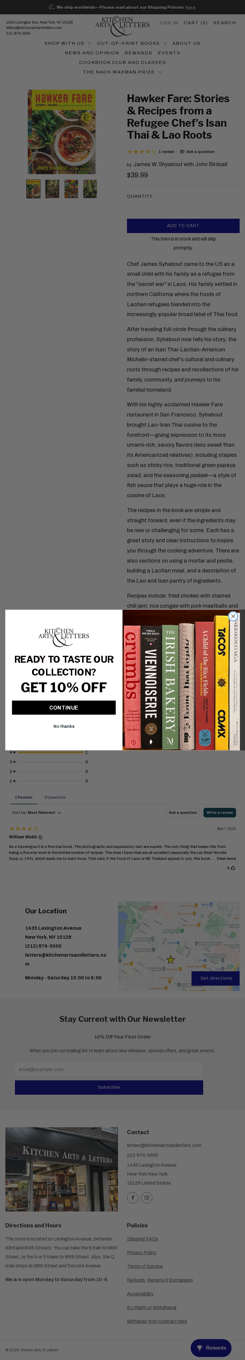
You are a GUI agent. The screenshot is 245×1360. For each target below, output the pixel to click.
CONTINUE (63, 707)
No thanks (63, 726)
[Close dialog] (233, 616)
